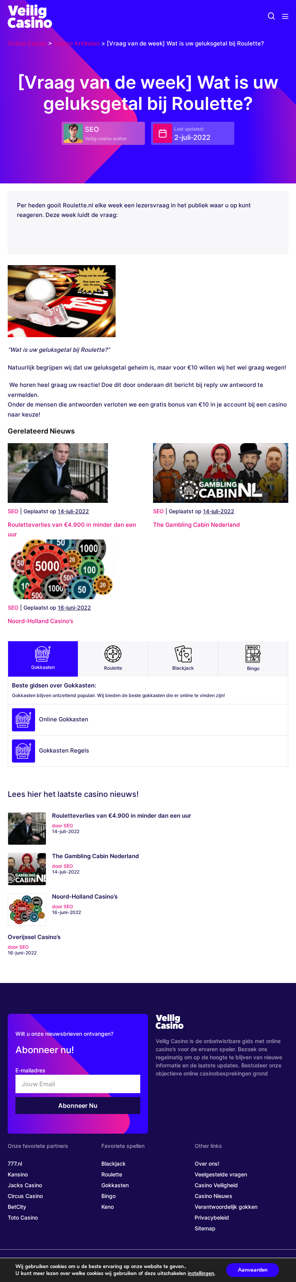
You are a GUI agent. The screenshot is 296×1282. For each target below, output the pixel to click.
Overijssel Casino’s (34, 937)
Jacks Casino (25, 1185)
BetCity (17, 1206)
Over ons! (207, 1163)
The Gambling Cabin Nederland (196, 524)
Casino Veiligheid (216, 1185)
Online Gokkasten (63, 719)
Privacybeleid (212, 1217)
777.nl (15, 1163)
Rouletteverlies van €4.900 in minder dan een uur (121, 815)
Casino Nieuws (213, 1196)
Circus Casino (25, 1196)
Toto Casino (23, 1217)
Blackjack (183, 668)
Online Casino (27, 43)
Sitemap (205, 1228)
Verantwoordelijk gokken (226, 1206)
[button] (271, 16)
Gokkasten (43, 667)
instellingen (201, 1273)
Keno (107, 1206)
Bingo (253, 668)
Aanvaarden (252, 1270)
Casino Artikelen (77, 43)
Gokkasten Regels (64, 750)
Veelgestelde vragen (221, 1174)
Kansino (18, 1174)
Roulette (113, 668)
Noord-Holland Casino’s (40, 621)
